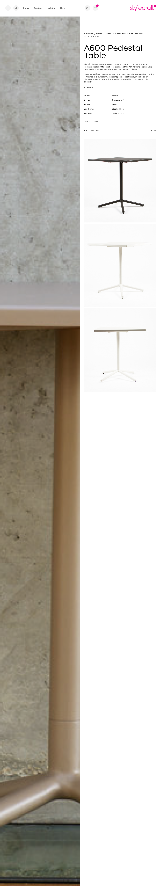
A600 (114, 104)
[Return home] (143, 8)
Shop (62, 8)
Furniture (38, 8)
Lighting (51, 8)
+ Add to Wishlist (91, 130)
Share (153, 130)
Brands (25, 8)
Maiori (115, 95)
